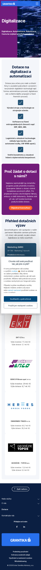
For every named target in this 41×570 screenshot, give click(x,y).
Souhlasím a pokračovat (20, 299)
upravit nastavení (14, 290)
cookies (15, 271)
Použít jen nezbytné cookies (20, 305)
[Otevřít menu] (37, 3)
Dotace (5, 509)
